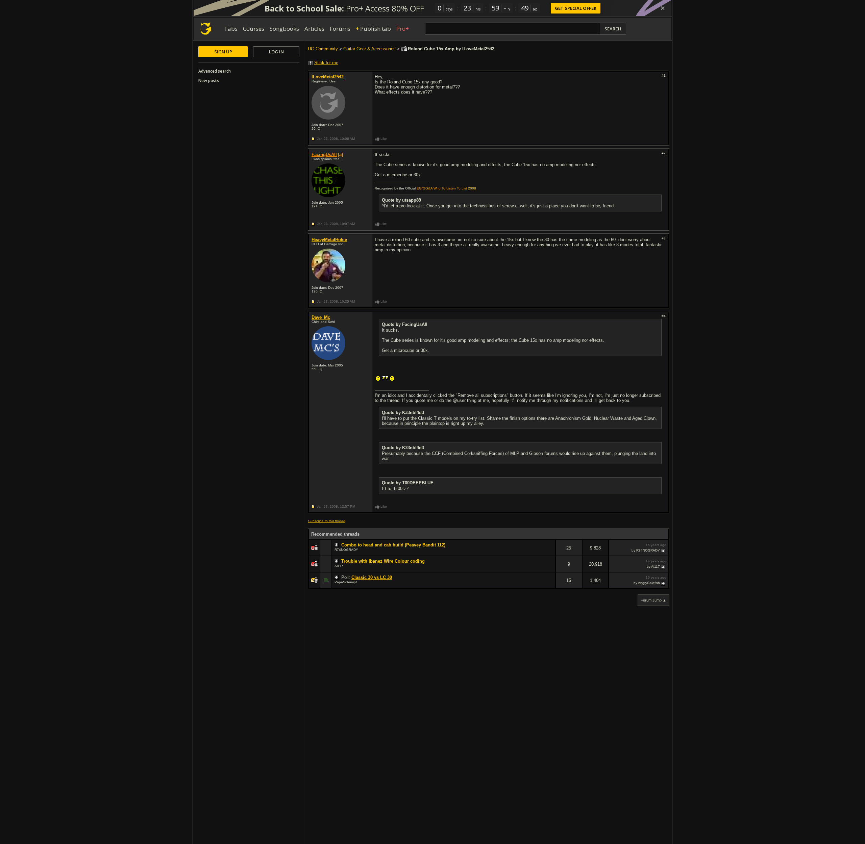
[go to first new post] (337, 545)
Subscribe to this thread (326, 521)
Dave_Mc (321, 317)
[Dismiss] (662, 8)
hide (550, 552)
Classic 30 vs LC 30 (371, 577)
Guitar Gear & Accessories (369, 48)
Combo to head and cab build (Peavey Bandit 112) (393, 544)
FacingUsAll (324, 154)
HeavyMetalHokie (329, 239)
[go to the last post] (663, 550)
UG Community (323, 48)
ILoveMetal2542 (328, 76)
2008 (472, 188)
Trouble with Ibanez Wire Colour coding (383, 561)
